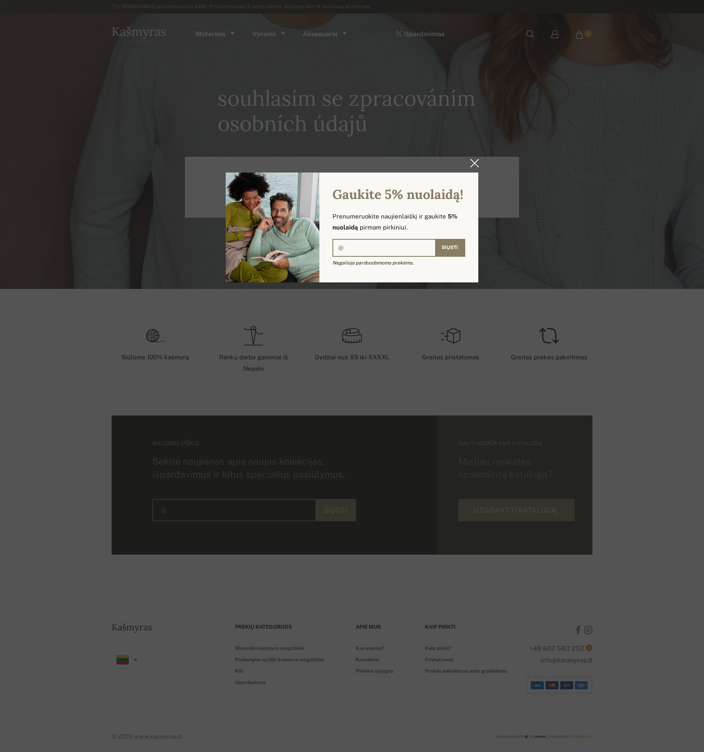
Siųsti (450, 247)
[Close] (472, 163)
